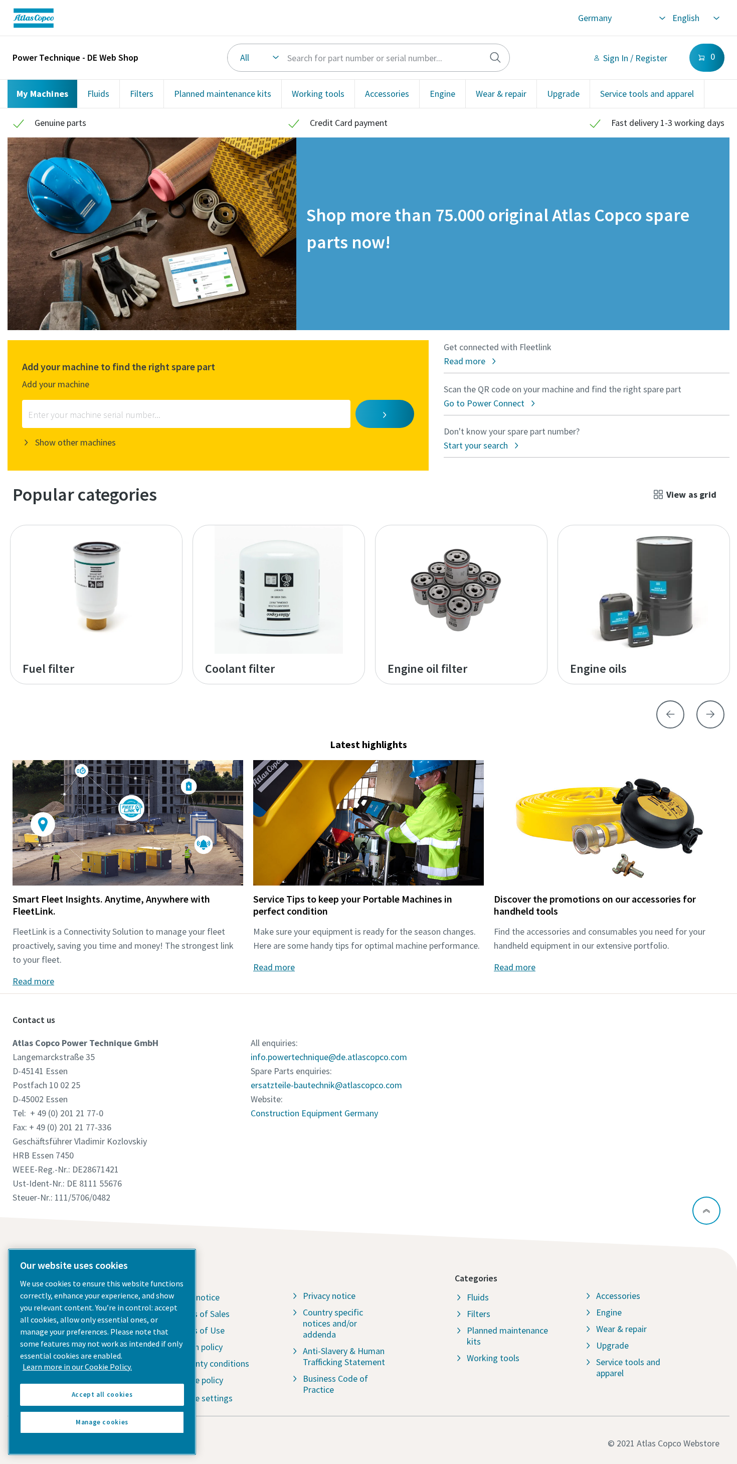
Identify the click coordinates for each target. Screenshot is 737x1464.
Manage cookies (102, 1422)
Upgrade (563, 93)
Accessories (387, 93)
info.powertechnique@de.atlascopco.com (329, 1057)
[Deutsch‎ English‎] (695, 18)
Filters (141, 93)
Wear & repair (501, 93)
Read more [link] (33, 981)
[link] (162, 18)
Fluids (98, 93)
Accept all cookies (102, 1394)
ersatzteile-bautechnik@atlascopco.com (326, 1085)
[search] (495, 57)
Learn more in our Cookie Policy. (77, 1367)
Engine (442, 93)
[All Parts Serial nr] (368, 58)
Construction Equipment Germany (314, 1113)
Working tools (318, 93)
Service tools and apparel (647, 93)
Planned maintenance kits (222, 93)
